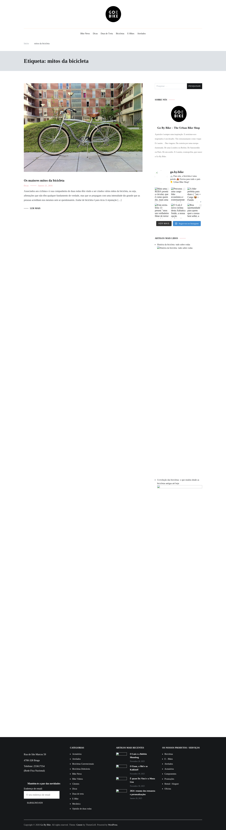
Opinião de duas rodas (81, 809)
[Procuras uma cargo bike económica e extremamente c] (178, 194)
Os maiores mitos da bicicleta (44, 180)
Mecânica (76, 804)
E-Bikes (130, 33)
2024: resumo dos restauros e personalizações (142, 792)
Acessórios (76, 754)
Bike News (85, 33)
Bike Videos (77, 779)
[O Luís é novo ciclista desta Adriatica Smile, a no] (178, 211)
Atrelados (141, 33)
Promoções (169, 779)
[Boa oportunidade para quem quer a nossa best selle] (194, 211)
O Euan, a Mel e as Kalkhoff (139, 768)
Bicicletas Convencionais (83, 764)
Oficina (168, 789)
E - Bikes (169, 759)
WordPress (112, 825)
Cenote (79, 825)
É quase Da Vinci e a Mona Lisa (142, 780)
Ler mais (35, 208)
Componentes (170, 774)
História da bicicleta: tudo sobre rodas (173, 244)
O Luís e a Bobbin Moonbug (138, 756)
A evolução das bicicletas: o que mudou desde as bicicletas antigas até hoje (178, 481)
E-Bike (75, 799)
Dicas (95, 33)
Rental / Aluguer (172, 784)
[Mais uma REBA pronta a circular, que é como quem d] (162, 194)
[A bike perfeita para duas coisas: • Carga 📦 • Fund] (194, 194)
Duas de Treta (107, 33)
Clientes (75, 784)
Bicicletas (120, 33)
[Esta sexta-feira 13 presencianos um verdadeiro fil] (162, 211)
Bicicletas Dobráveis (81, 769)
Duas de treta (78, 794)
